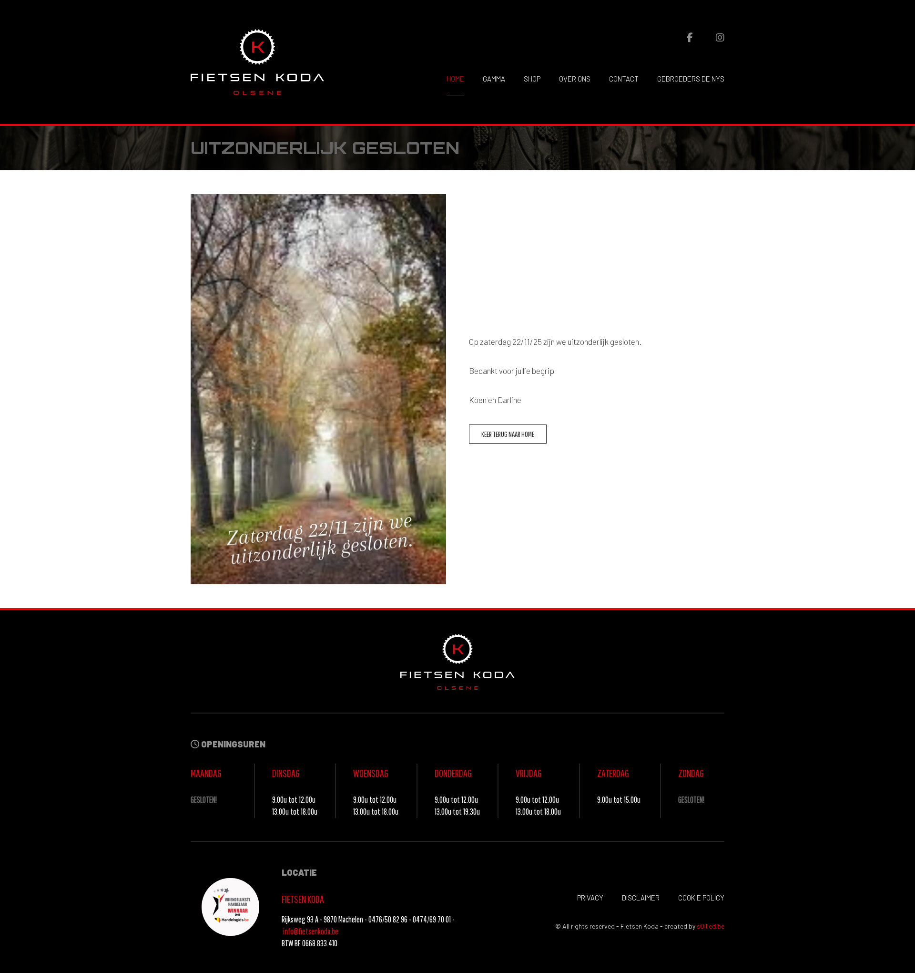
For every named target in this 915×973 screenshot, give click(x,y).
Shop (532, 78)
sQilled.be (710, 926)
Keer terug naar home (507, 434)
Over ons (574, 78)
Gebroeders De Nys (690, 78)
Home (455, 78)
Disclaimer (641, 897)
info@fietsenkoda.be (310, 931)
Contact (624, 78)
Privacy (590, 897)
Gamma (494, 78)
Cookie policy (701, 897)
